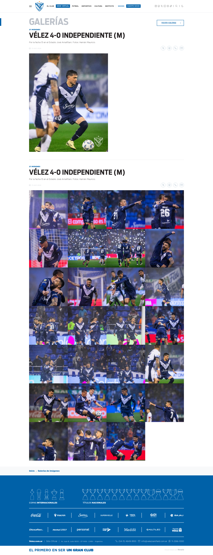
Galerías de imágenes (49, 471)
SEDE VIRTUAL (63, 6)
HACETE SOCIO (133, 6)
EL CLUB (50, 6)
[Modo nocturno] (180, 6)
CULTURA (98, 6)
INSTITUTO (109, 6)
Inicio (32, 471)
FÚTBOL (75, 6)
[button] (163, 48)
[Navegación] (30, 6)
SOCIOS (121, 6)
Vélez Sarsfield (39, 6)
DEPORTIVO (86, 6)
